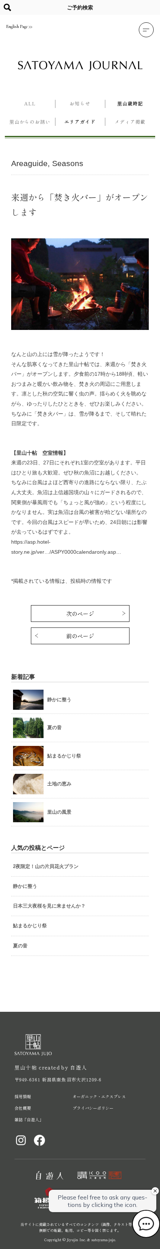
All (30, 103)
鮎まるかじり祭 (30, 925)
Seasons (67, 163)
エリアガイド (79, 121)
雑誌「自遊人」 (29, 1119)
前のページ (80, 636)
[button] (146, 29)
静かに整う (25, 886)
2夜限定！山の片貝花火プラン (46, 866)
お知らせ (80, 103)
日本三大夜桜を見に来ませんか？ (49, 906)
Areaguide (29, 163)
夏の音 (20, 945)
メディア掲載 (130, 121)
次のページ (80, 613)
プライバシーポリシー (93, 1108)
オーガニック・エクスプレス (99, 1096)
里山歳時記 (130, 103)
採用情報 (23, 1096)
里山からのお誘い (30, 121)
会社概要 (23, 1108)
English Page (17, 26)
